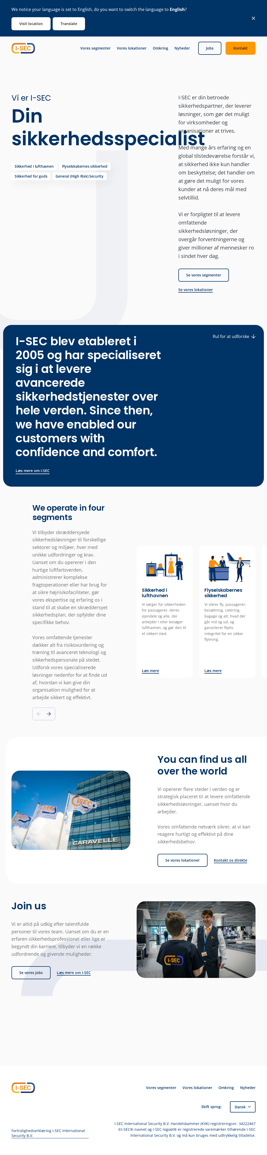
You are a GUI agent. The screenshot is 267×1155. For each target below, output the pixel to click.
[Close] (253, 18)
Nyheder (182, 48)
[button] (49, 714)
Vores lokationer (132, 48)
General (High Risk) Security (79, 176)
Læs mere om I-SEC (33, 470)
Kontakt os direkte (230, 860)
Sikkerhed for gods (31, 176)
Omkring (160, 48)
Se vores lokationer (195, 290)
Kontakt (240, 48)
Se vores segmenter (203, 275)
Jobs (210, 48)
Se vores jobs (31, 972)
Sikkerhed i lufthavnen (34, 166)
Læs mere (150, 671)
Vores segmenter (95, 48)
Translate (68, 23)
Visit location (31, 23)
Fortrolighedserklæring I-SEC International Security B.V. (48, 1133)
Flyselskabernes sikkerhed (84, 166)
